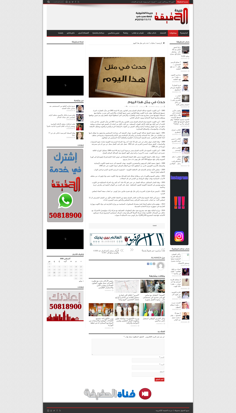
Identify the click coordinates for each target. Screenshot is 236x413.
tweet (155, 225)
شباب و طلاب (138, 33)
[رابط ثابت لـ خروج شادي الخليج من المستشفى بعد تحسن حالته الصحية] (80, 112)
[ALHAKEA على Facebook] (148, 264)
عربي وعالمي (113, 33)
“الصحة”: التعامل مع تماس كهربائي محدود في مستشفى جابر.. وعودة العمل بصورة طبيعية (154, 298)
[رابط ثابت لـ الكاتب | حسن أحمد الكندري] (185, 145)
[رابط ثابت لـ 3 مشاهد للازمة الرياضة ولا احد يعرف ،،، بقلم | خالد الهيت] (185, 285)
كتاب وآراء (151, 33)
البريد (162, 364)
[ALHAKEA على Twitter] (151, 264)
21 (54, 273)
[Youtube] (69, 1)
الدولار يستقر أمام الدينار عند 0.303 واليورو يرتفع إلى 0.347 (106, 251)
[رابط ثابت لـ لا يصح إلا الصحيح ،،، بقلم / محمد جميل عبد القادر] (185, 319)
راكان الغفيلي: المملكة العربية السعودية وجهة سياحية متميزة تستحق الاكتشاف (180, 258)
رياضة (125, 33)
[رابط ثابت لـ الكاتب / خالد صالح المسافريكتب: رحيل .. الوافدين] (185, 163)
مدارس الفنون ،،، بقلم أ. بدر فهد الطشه (176, 77)
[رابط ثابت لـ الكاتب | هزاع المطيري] (185, 136)
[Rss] (78, 1)
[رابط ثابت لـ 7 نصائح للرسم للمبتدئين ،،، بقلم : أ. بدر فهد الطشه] (185, 68)
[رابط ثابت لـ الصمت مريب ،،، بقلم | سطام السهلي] (185, 308)
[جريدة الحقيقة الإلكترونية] (161, 24)
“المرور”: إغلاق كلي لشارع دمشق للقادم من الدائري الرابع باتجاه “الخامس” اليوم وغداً (127, 297)
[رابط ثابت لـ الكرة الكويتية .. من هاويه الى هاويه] (185, 298)
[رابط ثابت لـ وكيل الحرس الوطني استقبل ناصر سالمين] (152, 316)
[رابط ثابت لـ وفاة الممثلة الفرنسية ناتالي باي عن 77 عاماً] (80, 139)
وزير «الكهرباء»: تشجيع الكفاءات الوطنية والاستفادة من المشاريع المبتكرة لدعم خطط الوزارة (101, 321)
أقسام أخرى (83, 33)
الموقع (162, 371)
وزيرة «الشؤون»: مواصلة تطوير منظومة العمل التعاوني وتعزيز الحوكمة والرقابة (127, 320)
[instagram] (66, 1)
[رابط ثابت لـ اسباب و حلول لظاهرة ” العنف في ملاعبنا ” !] (185, 275)
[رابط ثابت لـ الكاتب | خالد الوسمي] (185, 154)
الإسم (162, 357)
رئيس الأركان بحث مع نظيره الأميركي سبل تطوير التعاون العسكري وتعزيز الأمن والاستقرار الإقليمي (102, 284)
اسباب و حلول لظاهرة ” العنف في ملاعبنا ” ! (175, 271)
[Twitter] (72, 1)
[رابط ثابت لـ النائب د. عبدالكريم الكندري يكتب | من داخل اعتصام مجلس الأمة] (185, 101)
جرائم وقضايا (98, 33)
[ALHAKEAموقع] (154, 264)
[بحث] (48, 2)
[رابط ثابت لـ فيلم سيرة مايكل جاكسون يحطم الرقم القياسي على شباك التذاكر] (80, 121)
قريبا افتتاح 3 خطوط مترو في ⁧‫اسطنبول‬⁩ (175, 87)
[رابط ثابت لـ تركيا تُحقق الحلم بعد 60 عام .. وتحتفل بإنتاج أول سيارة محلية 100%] (185, 53)
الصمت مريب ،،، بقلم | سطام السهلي (175, 305)
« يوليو (81, 281)
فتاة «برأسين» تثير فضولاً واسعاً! (153, 250)
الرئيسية (184, 33)
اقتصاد (163, 33)
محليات (173, 33)
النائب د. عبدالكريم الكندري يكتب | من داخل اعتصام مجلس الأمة (180, 100)
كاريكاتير (70, 33)
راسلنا (60, 33)
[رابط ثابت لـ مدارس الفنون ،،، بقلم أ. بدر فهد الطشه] (185, 81)
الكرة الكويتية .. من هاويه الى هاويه (175, 294)
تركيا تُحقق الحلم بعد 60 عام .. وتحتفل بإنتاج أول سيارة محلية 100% (179, 51)
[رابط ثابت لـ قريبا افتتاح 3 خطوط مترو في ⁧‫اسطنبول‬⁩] (185, 91)
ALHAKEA (152, 106)
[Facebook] (75, 1)
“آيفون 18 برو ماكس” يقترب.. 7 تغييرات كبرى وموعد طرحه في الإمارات (153, 2)
